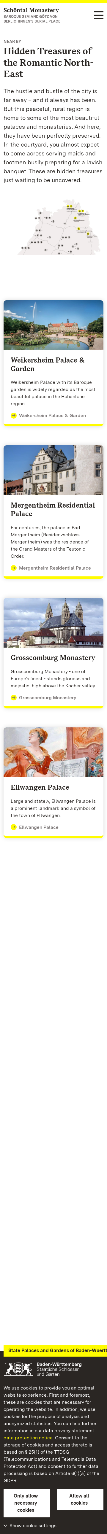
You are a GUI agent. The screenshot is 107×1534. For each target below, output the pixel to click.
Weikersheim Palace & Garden (52, 415)
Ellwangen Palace (39, 827)
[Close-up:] (53, 228)
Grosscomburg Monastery (47, 697)
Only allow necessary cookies (26, 1503)
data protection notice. (29, 1438)
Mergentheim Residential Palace (55, 568)
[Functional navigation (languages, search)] (98, 15)
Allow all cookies (79, 1499)
